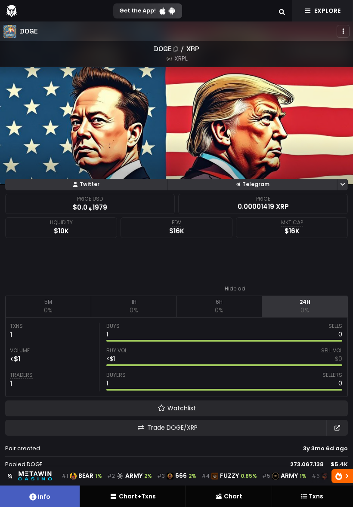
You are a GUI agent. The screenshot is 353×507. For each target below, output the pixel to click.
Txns (316, 496)
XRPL (181, 58)
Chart (233, 496)
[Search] (282, 10)
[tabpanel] (176, 357)
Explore (327, 10)
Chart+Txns (137, 496)
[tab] (48, 306)
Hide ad (235, 288)
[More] (343, 31)
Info (44, 496)
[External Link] (337, 428)
